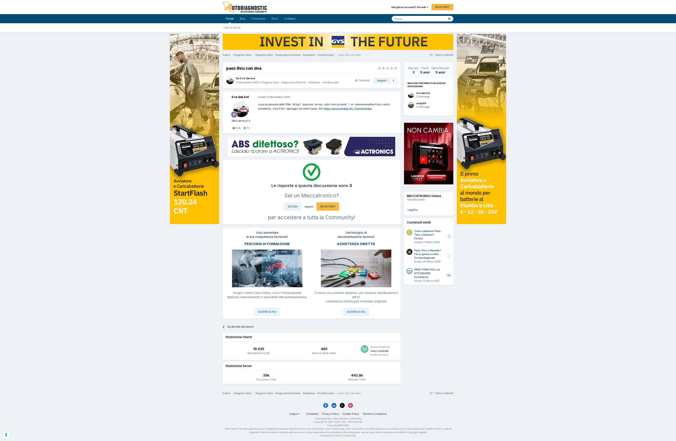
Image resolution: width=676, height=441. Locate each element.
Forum (230, 18)
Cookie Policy (350, 413)
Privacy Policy (330, 413)
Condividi (363, 80)
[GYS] (194, 216)
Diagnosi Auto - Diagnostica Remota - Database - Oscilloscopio (300, 82)
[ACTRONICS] (311, 146)
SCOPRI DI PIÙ (267, 311)
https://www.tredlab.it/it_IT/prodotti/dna (348, 108)
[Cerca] (449, 18)
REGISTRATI (442, 6)
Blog (242, 18)
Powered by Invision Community (338, 435)
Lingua (293, 413)
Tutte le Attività (231, 27)
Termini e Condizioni (374, 413)
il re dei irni (423, 93)
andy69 (421, 103)
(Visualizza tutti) (416, 199)
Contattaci (290, 18)
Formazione (258, 18)
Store (274, 18)
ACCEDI (293, 206)
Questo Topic (433, 18)
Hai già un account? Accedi (409, 7)
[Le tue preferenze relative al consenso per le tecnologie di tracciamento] (6, 434)
